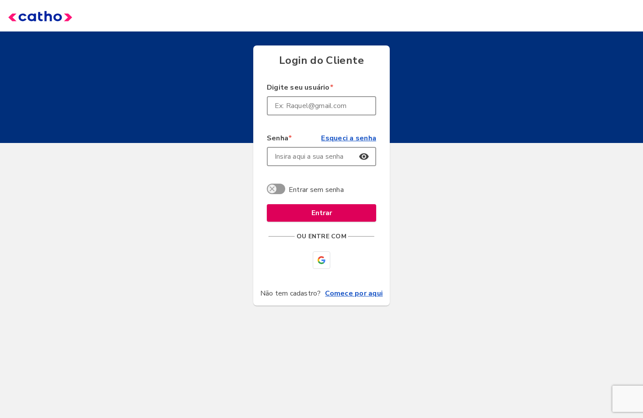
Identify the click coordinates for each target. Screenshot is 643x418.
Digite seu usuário (300, 87)
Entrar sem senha (316, 190)
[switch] (277, 190)
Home (27, 16)
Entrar (321, 213)
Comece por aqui (354, 293)
